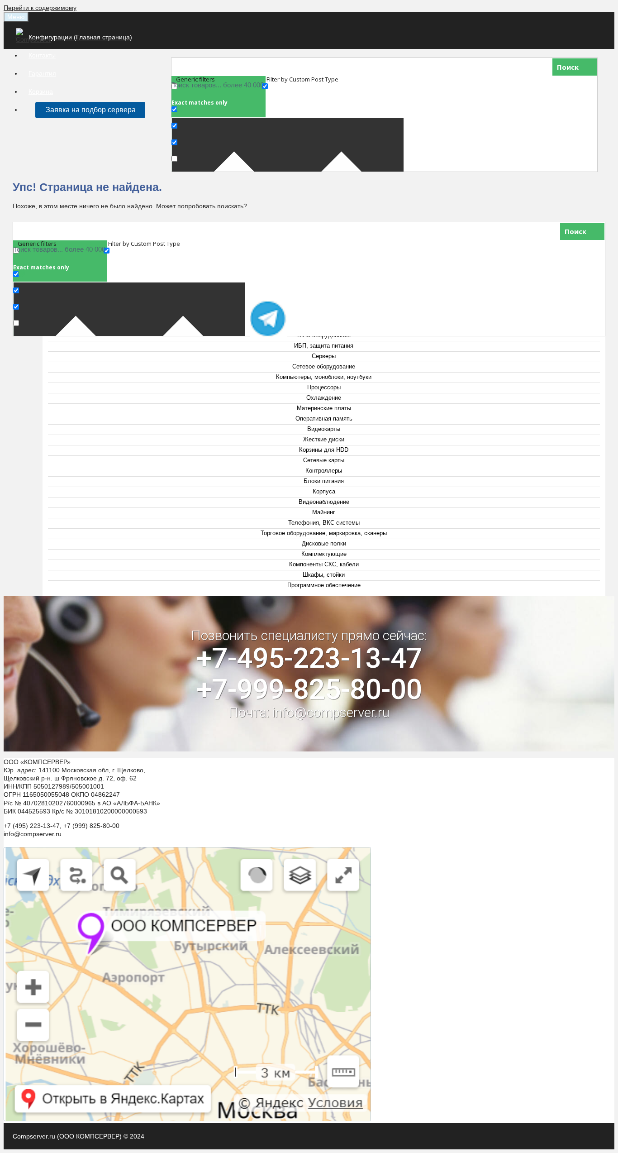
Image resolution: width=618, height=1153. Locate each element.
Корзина (41, 91)
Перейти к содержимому (40, 7)
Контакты (42, 55)
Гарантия (42, 73)
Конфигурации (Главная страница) (80, 37)
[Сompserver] (35, 39)
